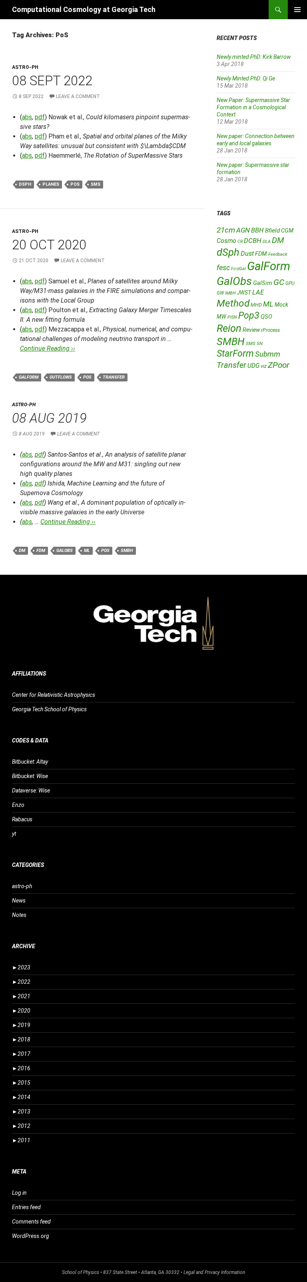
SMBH (127, 550)
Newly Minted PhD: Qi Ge (246, 78)
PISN (232, 317)
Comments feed (31, 1221)
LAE (258, 292)
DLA (267, 241)
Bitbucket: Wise (30, 776)
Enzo (18, 805)
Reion (229, 328)
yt (14, 834)
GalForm (28, 377)
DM (22, 550)
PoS (75, 184)
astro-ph (25, 67)
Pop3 (248, 315)
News (19, 900)
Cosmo (226, 241)
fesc (223, 267)
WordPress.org (30, 1236)
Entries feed (26, 1207)
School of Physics (80, 1272)
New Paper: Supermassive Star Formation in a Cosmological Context (253, 107)
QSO (266, 316)
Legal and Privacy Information (214, 1272)
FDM (40, 550)
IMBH (230, 293)
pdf (40, 117)
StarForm (235, 353)
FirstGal (238, 268)
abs (27, 117)
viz (264, 366)
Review (251, 330)
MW (221, 316)
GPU (290, 283)
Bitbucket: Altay (30, 761)
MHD (256, 305)
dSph (25, 184)
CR (240, 241)
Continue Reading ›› (47, 348)
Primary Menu (297, 9)
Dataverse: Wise (31, 790)
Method (233, 303)
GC (278, 282)
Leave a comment (78, 96)
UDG (253, 365)
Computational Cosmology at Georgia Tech (83, 9)
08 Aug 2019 (49, 418)
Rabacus (22, 819)
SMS (95, 184)
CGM (287, 230)
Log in (19, 1193)
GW (220, 293)
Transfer (114, 377)
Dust (247, 253)
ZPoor (278, 365)
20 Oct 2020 (49, 245)
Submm (267, 354)
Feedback (277, 254)
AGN (243, 230)
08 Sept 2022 (52, 80)
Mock (281, 304)
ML (87, 550)
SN (260, 343)
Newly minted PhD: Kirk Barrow (254, 57)
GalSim (262, 283)
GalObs (64, 550)
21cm (226, 230)
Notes (19, 915)
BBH (257, 230)
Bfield (272, 230)
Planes (50, 184)
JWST (244, 292)
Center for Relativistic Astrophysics (53, 695)
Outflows (61, 377)
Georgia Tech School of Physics (49, 709)
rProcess (270, 330)
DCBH (252, 241)
